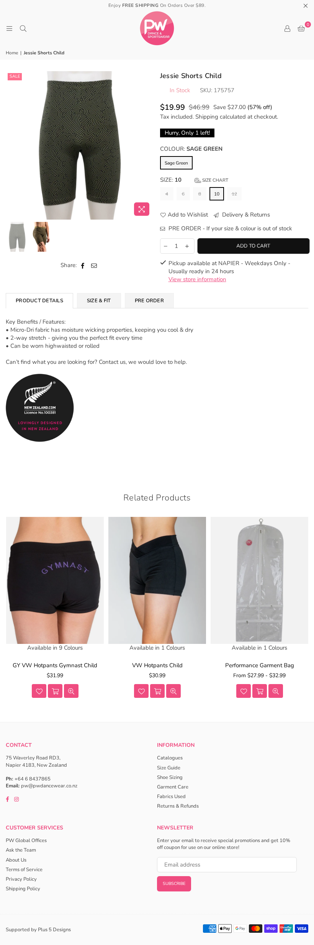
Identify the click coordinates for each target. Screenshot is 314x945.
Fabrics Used (171, 796)
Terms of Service (24, 869)
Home (12, 53)
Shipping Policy (23, 888)
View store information (197, 279)
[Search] (23, 28)
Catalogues (170, 757)
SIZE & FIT (99, 300)
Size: (194, 180)
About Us (16, 860)
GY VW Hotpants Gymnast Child (55, 665)
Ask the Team (21, 850)
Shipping (206, 117)
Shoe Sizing (170, 777)
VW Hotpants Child (157, 665)
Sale (15, 76)
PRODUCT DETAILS (39, 300)
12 (234, 194)
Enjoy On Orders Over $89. (157, 5)
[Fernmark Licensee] (40, 450)
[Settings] (287, 28)
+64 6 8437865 (33, 779)
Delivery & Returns (245, 214)
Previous (12, 145)
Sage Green (176, 163)
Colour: (191, 149)
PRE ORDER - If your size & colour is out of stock (229, 228)
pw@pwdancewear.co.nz (49, 785)
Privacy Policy (21, 879)
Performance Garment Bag (259, 665)
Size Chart (214, 180)
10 (216, 194)
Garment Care (172, 787)
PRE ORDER (149, 300)
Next (147, 145)
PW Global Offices (26, 840)
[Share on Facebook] (83, 265)
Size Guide (168, 767)
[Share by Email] (94, 265)
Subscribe (174, 883)
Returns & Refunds (178, 806)
